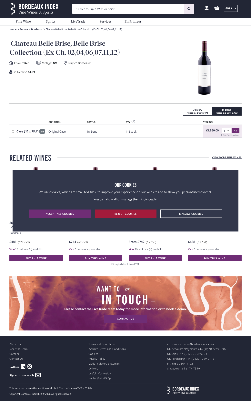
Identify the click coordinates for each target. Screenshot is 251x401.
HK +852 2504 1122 (180, 363)
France (24, 29)
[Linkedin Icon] (23, 366)
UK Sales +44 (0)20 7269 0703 (187, 354)
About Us (15, 344)
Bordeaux (36, 29)
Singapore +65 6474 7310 (183, 368)
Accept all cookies (60, 213)
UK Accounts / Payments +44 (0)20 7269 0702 (196, 349)
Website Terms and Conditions (107, 349)
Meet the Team (18, 349)
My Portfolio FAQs (99, 378)
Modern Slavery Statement (104, 363)
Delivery (93, 368)
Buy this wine (36, 258)
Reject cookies (126, 213)
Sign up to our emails (22, 375)
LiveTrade (78, 21)
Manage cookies (191, 213)
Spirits (50, 21)
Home (12, 29)
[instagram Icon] (29, 366)
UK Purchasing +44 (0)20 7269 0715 (190, 358)
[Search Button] (189, 9)
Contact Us (16, 358)
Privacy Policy (96, 358)
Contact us (125, 318)
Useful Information (99, 373)
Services (105, 21)
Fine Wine (23, 21)
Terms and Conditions (101, 344)
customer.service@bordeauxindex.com (191, 344)
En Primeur (133, 21)
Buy (235, 130)
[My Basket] (216, 8)
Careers (14, 354)
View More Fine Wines (227, 157)
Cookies (93, 354)
